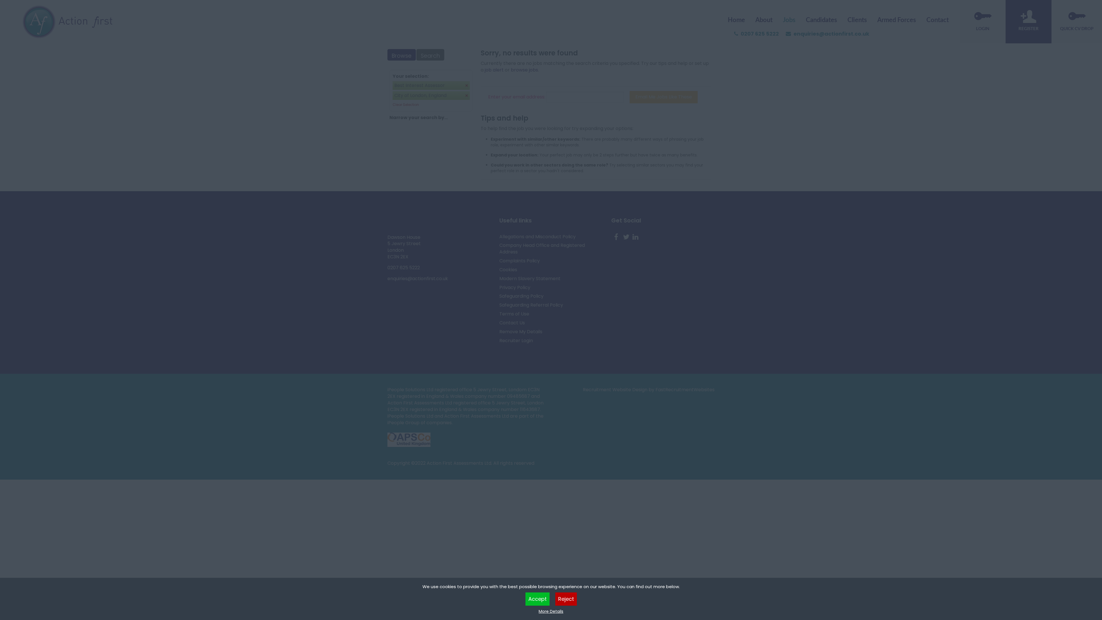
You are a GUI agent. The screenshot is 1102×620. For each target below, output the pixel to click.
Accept (537, 598)
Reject (566, 598)
